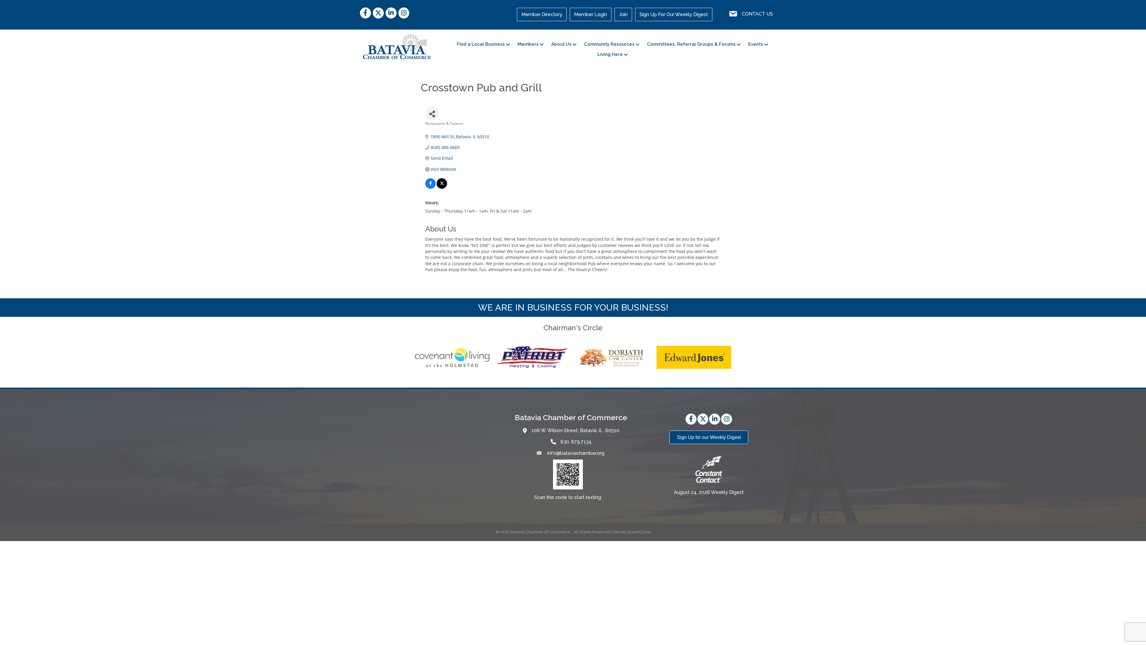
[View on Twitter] (442, 187)
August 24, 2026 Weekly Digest (709, 492)
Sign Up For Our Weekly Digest (674, 14)
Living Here (610, 54)
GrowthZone (639, 532)
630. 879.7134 (576, 442)
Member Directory (541, 14)
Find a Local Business (481, 44)
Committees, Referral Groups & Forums (691, 44)
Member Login (590, 14)
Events (755, 44)
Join (623, 14)
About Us (561, 44)
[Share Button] (432, 113)
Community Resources (609, 44)
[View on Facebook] (430, 187)
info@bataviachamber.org (575, 453)
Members (528, 44)
